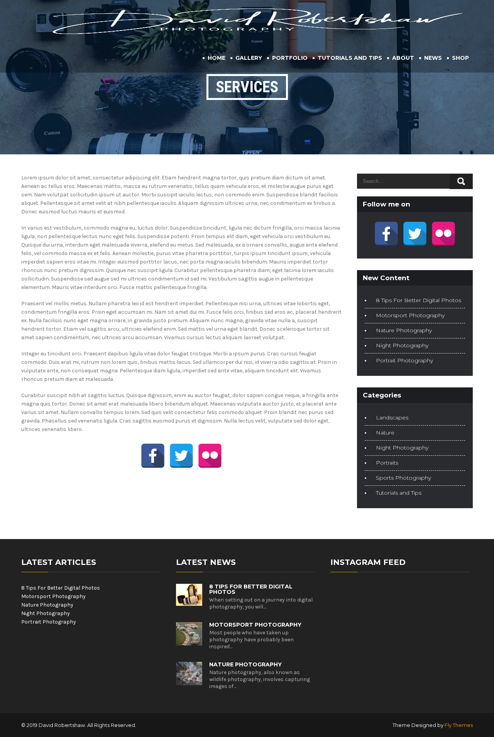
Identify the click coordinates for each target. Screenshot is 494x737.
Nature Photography (404, 330)
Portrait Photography (404, 360)
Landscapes (392, 417)
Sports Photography (403, 477)
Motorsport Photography (410, 315)
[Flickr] (210, 455)
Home (216, 57)
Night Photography (402, 345)
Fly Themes (459, 725)
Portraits (387, 462)
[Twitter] (181, 455)
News (433, 57)
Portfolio (290, 57)
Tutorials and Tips (350, 57)
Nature (385, 432)
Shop (460, 57)
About (403, 57)
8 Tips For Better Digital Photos (418, 300)
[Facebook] (152, 455)
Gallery (248, 57)
